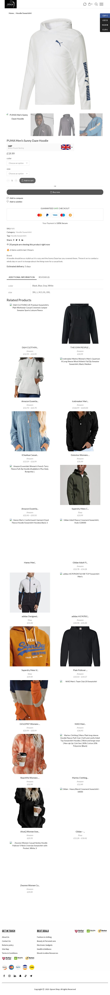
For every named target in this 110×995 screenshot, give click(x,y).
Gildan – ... (80, 831)
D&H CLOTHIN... (30, 347)
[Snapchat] (20, 976)
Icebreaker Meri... (80, 401)
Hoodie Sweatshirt (24, 13)
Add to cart (29, 180)
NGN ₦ (104, 24)
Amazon (30, 351)
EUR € (104, 29)
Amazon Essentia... (29, 401)
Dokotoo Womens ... (80, 455)
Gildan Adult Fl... (80, 562)
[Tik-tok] (25, 976)
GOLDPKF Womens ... (30, 724)
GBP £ (104, 15)
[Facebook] (4, 976)
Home (11, 13)
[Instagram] (9, 976)
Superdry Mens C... (80, 508)
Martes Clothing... (80, 777)
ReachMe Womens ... (29, 777)
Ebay (80, 512)
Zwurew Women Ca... (30, 885)
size (8, 169)
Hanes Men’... (30, 562)
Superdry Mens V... (30, 670)
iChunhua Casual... (30, 455)
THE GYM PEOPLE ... (80, 347)
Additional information (22, 277)
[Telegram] (31, 976)
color (9, 158)
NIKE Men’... (80, 724)
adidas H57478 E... (80, 616)
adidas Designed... (30, 616)
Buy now (56, 192)
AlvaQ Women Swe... (29, 831)
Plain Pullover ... (80, 670)
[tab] (22, 277)
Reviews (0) (44, 277)
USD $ (104, 20)
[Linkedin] (15, 976)
